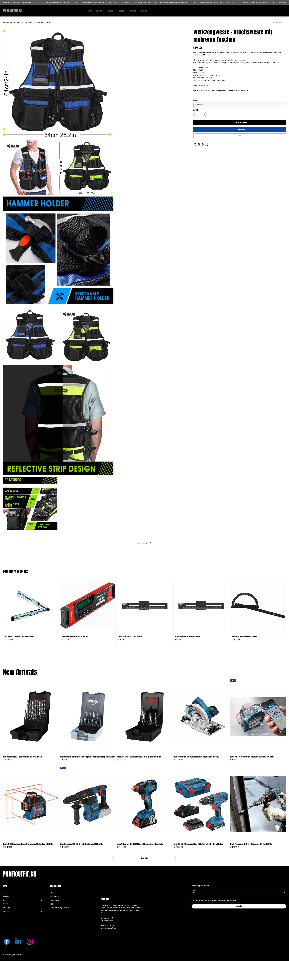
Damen (5, 904)
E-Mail (194, 890)
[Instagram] (30, 942)
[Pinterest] (202, 144)
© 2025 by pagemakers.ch (12, 955)
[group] (144, 612)
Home (5, 893)
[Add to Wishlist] (239, 136)
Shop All (6, 896)
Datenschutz (55, 900)
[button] (278, 11)
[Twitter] (206, 144)
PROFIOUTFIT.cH (12, 10)
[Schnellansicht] (31, 716)
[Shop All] (41, 896)
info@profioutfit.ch (108, 928)
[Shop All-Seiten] (102, 10)
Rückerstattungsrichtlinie (59, 908)
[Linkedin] (18, 942)
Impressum (54, 897)
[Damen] (41, 904)
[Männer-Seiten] (114, 10)
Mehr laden (144, 858)
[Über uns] (41, 911)
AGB (51, 904)
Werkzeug (6, 908)
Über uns (6, 911)
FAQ (51, 893)
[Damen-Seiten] (124, 10)
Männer (5, 900)
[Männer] (41, 900)
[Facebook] (199, 144)
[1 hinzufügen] (204, 114)
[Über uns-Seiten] (148, 10)
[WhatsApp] (195, 144)
